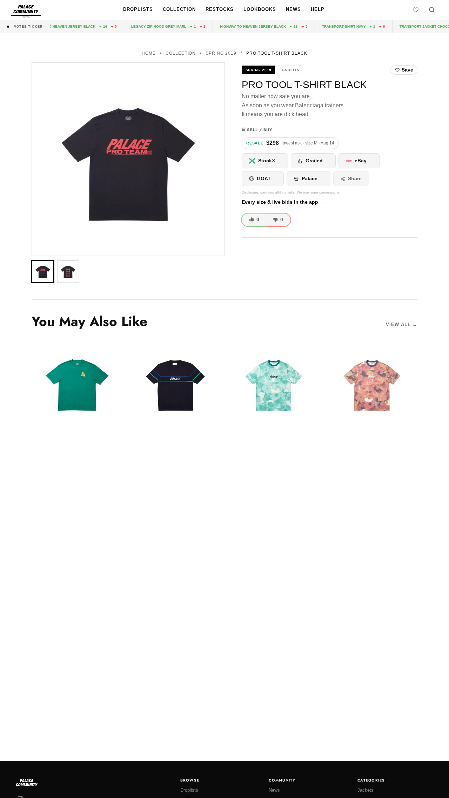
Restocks (220, 9)
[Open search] (432, 10)
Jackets (365, 790)
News (293, 9)
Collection (179, 9)
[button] (128, 159)
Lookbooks (259, 9)
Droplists (138, 9)
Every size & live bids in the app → (283, 202)
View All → (401, 324)
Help (317, 9)
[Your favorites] (416, 10)
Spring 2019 (221, 53)
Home (149, 53)
